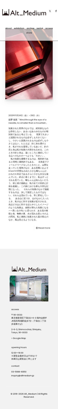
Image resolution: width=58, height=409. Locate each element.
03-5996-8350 (18, 371)
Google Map (19, 338)
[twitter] (50, 10)
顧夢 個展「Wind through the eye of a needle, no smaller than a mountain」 (28, 121)
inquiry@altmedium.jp (22, 375)
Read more (44, 227)
